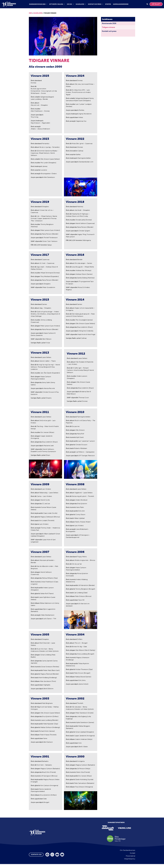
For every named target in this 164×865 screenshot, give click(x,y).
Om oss (69, 4)
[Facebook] (47, 854)
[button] (147, 4)
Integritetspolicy (129, 859)
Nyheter (108, 4)
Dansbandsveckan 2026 (37, 4)
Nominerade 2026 (109, 23)
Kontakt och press (94, 4)
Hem (30, 13)
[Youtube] (57, 854)
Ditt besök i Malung (56, 4)
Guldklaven (80, 4)
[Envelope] (62, 854)
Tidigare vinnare (108, 27)
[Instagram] (52, 854)
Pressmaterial (130, 856)
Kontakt (132, 853)
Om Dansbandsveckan (127, 850)
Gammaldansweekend (120, 4)
